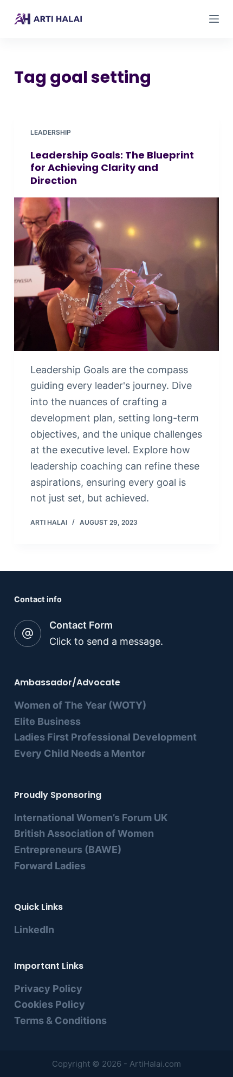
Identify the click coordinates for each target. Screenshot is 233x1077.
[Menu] (214, 19)
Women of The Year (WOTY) (80, 705)
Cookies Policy (49, 1004)
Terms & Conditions (60, 1020)
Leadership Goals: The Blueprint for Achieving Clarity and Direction (112, 167)
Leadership (50, 132)
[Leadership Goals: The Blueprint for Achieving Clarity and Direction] (116, 274)
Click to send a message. (106, 641)
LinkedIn (34, 929)
